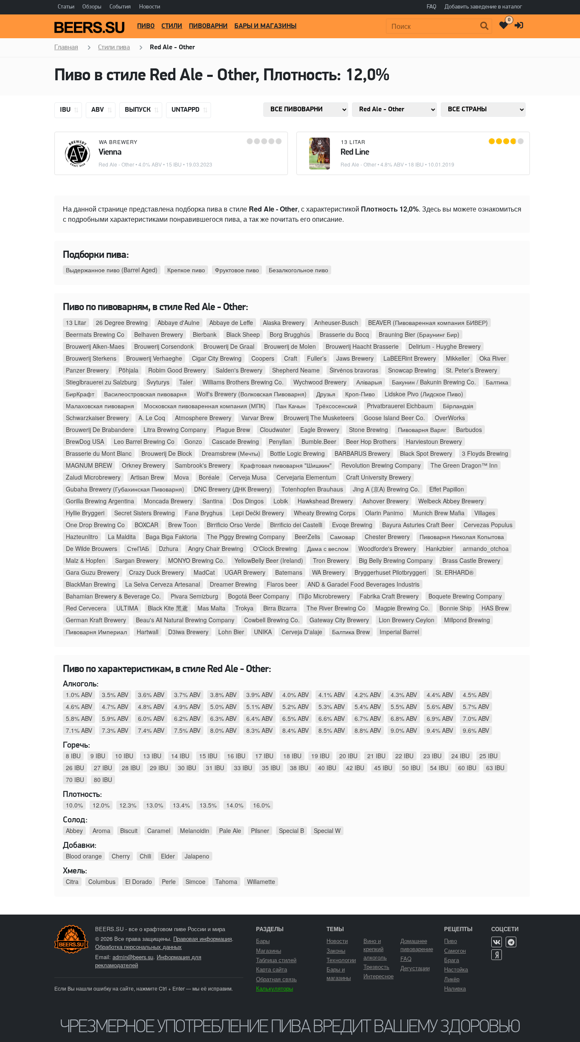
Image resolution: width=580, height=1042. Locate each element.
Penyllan (280, 441)
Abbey (74, 830)
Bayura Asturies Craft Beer (418, 524)
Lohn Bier (231, 631)
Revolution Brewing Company (381, 465)
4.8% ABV (151, 706)
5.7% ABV (476, 706)
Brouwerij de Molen (290, 346)
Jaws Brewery (355, 358)
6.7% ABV (368, 718)
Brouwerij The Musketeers (319, 417)
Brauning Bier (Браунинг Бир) (419, 334)
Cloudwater (275, 429)
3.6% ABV (151, 694)
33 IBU (243, 767)
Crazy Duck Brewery (156, 572)
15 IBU (208, 755)
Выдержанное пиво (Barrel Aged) (112, 269)
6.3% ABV (223, 718)
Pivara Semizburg (194, 596)
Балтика (497, 382)
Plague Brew (233, 429)
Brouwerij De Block (166, 453)
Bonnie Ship (455, 608)
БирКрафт (80, 394)
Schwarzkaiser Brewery (97, 417)
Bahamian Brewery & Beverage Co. (113, 596)
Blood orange (84, 856)
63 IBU (495, 767)
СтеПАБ (138, 548)
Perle (169, 881)
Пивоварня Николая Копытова (462, 536)
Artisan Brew (147, 477)
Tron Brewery (331, 560)
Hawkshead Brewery (325, 501)
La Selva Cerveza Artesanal (162, 584)
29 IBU (159, 767)
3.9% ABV (259, 694)
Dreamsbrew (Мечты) (231, 453)
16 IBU (236, 755)
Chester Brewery (387, 536)
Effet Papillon (446, 489)
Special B (291, 830)
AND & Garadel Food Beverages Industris (363, 584)
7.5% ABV (187, 730)
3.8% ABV (223, 694)
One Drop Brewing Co (95, 524)
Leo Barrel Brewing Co (144, 441)
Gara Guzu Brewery (92, 572)
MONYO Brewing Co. (196, 560)
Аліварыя (369, 382)
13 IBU (152, 755)
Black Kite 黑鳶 (168, 608)
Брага (451, 960)
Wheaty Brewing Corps (324, 512)
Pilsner (260, 830)
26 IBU (75, 767)
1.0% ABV (79, 694)
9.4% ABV (440, 730)
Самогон (455, 950)
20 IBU (348, 755)
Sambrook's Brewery (203, 465)
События (120, 7)
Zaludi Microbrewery (93, 477)
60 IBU (467, 767)
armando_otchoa (486, 548)
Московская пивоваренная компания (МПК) (205, 405)
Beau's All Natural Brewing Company (185, 620)
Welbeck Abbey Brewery (451, 501)
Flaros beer (282, 584)
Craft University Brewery (378, 477)
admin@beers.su (133, 957)
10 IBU (124, 755)
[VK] (496, 942)
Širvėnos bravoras (353, 370)
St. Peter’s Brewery (471, 370)
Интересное (378, 976)
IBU (66, 110)
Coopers (262, 358)
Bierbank (205, 334)
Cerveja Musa (248, 477)
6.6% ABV (331, 718)
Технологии (341, 960)
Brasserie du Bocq (344, 334)
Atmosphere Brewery (203, 417)
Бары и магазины (265, 26)
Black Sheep (243, 334)
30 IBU (187, 767)
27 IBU (103, 767)
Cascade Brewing (235, 441)
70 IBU (75, 779)
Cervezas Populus (488, 524)
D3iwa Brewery (188, 631)
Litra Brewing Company (175, 429)
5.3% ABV (331, 706)
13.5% (208, 805)
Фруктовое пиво (237, 269)
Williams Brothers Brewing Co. (243, 382)
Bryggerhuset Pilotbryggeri (390, 572)
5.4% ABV (368, 706)
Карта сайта (271, 969)
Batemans (288, 572)
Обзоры (91, 7)
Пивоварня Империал (96, 631)
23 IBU (432, 755)
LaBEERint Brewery (409, 358)
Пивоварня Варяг (422, 429)
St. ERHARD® (454, 572)
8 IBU (73, 755)
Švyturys (157, 382)
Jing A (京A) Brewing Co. (386, 489)
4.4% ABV (440, 694)
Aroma (101, 830)
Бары (263, 941)
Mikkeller (458, 358)
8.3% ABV (259, 730)
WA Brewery (118, 141)
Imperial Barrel (399, 631)
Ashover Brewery (385, 501)
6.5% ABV (295, 718)
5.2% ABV (295, 706)
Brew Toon (182, 524)
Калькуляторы (274, 988)
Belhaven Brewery (158, 334)
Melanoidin (194, 830)
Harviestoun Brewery (434, 441)
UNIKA (263, 631)
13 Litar (353, 141)
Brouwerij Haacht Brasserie (362, 346)
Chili (145, 856)
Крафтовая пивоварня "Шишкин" (286, 465)
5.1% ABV (259, 706)
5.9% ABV (115, 718)
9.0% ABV (404, 730)
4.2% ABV (368, 694)
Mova (181, 477)
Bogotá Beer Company (258, 596)
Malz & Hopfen (85, 560)
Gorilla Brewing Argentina (100, 501)
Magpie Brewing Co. (402, 608)
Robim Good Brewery (177, 370)
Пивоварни (208, 26)
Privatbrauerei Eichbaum (400, 405)
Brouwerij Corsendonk (164, 346)
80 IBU (103, 779)
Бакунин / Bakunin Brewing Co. (434, 382)
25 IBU (488, 755)
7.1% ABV (79, 730)
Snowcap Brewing (412, 370)
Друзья (325, 394)
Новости (149, 7)
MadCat (204, 572)
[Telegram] (511, 942)
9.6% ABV (476, 730)
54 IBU (439, 767)
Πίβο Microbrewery (324, 596)
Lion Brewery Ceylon (406, 620)
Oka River (492, 358)
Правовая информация (202, 939)
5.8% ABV (79, 718)
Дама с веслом (328, 548)
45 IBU (383, 767)
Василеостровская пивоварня (145, 394)
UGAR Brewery (245, 572)
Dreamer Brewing (233, 584)
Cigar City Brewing (217, 358)
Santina (213, 501)
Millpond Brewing (467, 620)
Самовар (342, 536)
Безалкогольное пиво (298, 269)
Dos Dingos (248, 501)
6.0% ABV (151, 718)
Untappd (186, 110)
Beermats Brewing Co (95, 334)
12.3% (127, 805)
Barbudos (469, 429)
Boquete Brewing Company (465, 596)
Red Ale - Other (116, 164)
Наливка (455, 988)
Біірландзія (458, 405)
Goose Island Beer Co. (394, 417)
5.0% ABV (223, 706)
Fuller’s (317, 358)
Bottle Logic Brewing (297, 453)
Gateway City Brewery (339, 620)
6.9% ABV (440, 718)
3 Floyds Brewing (485, 453)
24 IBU (460, 755)
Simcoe (196, 881)
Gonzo (193, 441)
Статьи (66, 7)
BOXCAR (146, 524)
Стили (171, 26)
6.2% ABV (187, 718)
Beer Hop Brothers (371, 441)
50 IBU (411, 767)
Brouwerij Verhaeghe (154, 358)
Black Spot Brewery (426, 453)
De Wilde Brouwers (91, 548)
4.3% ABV (404, 694)
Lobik (280, 501)
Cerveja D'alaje (302, 631)
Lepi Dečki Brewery (258, 512)
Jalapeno (197, 856)
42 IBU (355, 767)
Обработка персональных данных (138, 947)
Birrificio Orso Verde (233, 524)
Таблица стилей (276, 960)
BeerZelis (307, 536)
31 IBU (215, 767)
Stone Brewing (368, 429)
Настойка (456, 969)
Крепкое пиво (186, 269)
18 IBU (292, 755)
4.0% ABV (295, 694)
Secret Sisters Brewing (144, 512)
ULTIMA (127, 608)
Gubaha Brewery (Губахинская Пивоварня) (125, 489)
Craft (290, 358)
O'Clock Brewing (275, 548)
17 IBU (264, 755)
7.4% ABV (151, 730)
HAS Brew (495, 608)
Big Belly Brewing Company (396, 560)
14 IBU (180, 755)
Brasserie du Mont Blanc (99, 453)
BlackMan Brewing (90, 584)
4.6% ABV (79, 706)
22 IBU (404, 755)
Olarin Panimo (384, 512)
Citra (72, 881)
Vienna (110, 152)
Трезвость (376, 967)
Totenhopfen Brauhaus (312, 489)
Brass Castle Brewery (471, 560)
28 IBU (131, 767)
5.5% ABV (404, 706)
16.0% (261, 805)
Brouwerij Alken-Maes (95, 346)
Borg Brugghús (290, 334)
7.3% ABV (115, 730)
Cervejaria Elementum (306, 477)
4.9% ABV (187, 706)
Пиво (146, 26)
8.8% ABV (368, 730)
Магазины (268, 950)
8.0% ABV (223, 730)
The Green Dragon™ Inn (464, 465)
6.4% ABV (259, 718)
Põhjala (128, 370)
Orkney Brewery (143, 465)
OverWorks (450, 417)
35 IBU (271, 767)
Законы (336, 950)
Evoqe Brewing (352, 524)
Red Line (355, 152)
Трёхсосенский (336, 405)
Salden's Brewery (239, 370)
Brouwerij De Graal (228, 346)
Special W (327, 830)
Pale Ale (230, 830)
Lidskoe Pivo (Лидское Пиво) (424, 394)
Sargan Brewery (136, 560)
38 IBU (299, 767)
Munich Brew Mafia (439, 512)
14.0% (234, 805)
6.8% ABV (404, 718)
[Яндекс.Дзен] (496, 954)
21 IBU (376, 755)
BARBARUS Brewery (362, 453)
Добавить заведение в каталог (483, 7)
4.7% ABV (115, 706)
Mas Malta (211, 608)
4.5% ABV (476, 694)
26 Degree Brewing (122, 322)
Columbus (101, 881)
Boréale (209, 477)
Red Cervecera (86, 608)
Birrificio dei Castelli (296, 524)
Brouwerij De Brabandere (100, 429)
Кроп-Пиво (360, 394)
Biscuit (129, 830)
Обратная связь (276, 979)
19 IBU (320, 755)
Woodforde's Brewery (387, 548)
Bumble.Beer (318, 441)
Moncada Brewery (168, 501)
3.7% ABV (187, 694)
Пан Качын (291, 405)
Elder (168, 856)
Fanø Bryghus (203, 512)
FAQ (431, 7)
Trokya (244, 608)
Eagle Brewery (319, 429)
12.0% (101, 805)
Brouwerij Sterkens (91, 358)
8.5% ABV (331, 730)
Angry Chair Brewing (215, 548)
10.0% (74, 805)
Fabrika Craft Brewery (389, 596)
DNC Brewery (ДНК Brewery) (233, 489)
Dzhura (168, 548)
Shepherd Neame (296, 370)
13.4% (181, 805)
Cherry (121, 856)
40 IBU (327, 767)
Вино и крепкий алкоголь (375, 949)
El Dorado (138, 881)
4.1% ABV (331, 694)
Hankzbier (439, 548)
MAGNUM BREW (89, 465)
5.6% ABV (440, 706)
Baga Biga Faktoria (171, 536)
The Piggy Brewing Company (246, 536)
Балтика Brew (351, 631)
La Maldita (122, 536)
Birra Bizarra (280, 608)
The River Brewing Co (336, 608)
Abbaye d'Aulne (179, 322)
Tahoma (226, 881)
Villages (484, 512)
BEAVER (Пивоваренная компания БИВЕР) (428, 322)
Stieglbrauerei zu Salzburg (101, 382)
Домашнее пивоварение (416, 945)
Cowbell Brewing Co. (272, 620)
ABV (98, 110)
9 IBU (97, 755)
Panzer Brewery (87, 370)
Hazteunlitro (82, 536)
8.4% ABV (295, 730)
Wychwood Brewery (319, 382)
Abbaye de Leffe (231, 322)
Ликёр (451, 979)
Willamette (261, 881)
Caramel (158, 830)
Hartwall (147, 631)
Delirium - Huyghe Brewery (444, 346)
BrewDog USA (85, 441)
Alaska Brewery (283, 322)
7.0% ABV (476, 718)
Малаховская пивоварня (100, 405)
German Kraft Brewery (96, 620)
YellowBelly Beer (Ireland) (268, 560)
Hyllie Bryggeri (85, 512)
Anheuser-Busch (336, 322)
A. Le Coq (151, 417)
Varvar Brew (257, 417)
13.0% (154, 805)
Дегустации (415, 968)
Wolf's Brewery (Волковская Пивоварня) (252, 394)
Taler (186, 382)
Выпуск (138, 110)
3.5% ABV (115, 694)
